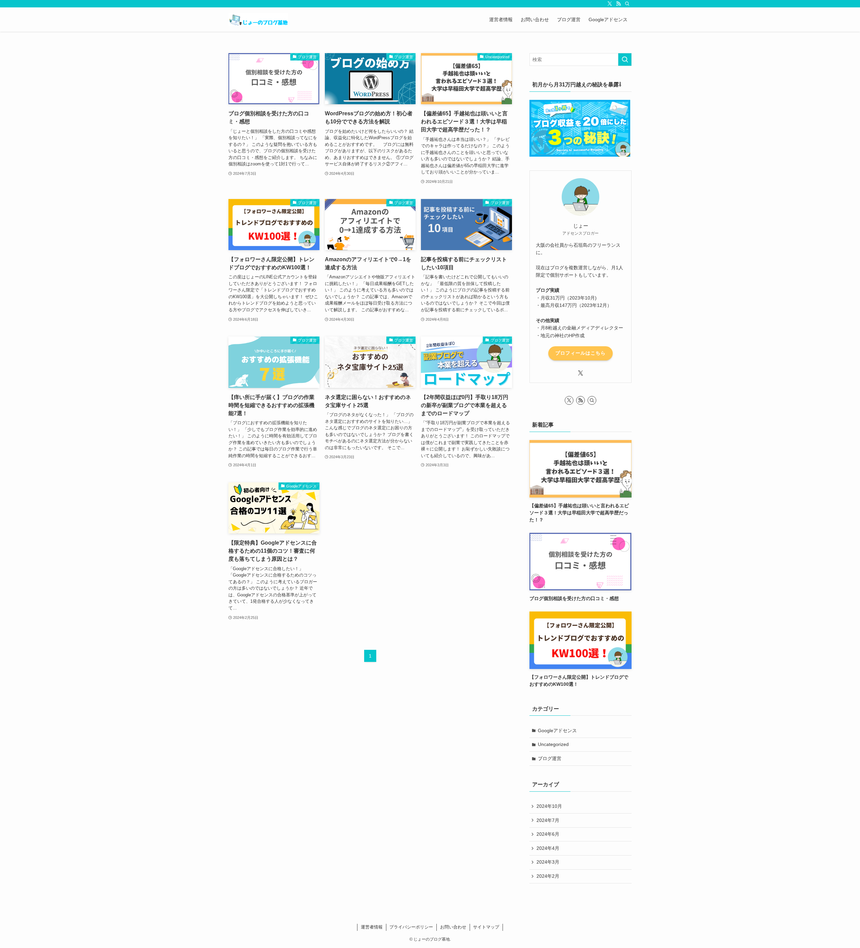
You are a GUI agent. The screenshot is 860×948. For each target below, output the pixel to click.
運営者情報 (372, 927)
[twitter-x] (609, 3)
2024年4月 (547, 848)
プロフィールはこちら (580, 353)
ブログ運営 (549, 758)
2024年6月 (547, 834)
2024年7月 (547, 820)
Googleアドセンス (557, 730)
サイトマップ (486, 927)
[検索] (627, 3)
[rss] (618, 3)
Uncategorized (553, 744)
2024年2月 (547, 876)
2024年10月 (549, 806)
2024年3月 (547, 862)
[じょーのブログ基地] (258, 19)
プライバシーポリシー (411, 927)
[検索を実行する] (625, 59)
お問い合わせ (453, 927)
